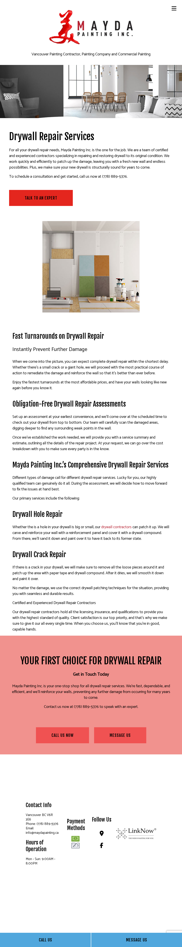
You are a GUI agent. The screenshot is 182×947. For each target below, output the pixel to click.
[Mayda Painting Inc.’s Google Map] (102, 834)
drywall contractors (116, 527)
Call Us (45, 939)
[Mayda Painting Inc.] (91, 26)
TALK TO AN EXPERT (41, 197)
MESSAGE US (120, 735)
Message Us (136, 939)
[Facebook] (101, 846)
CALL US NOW (62, 735)
